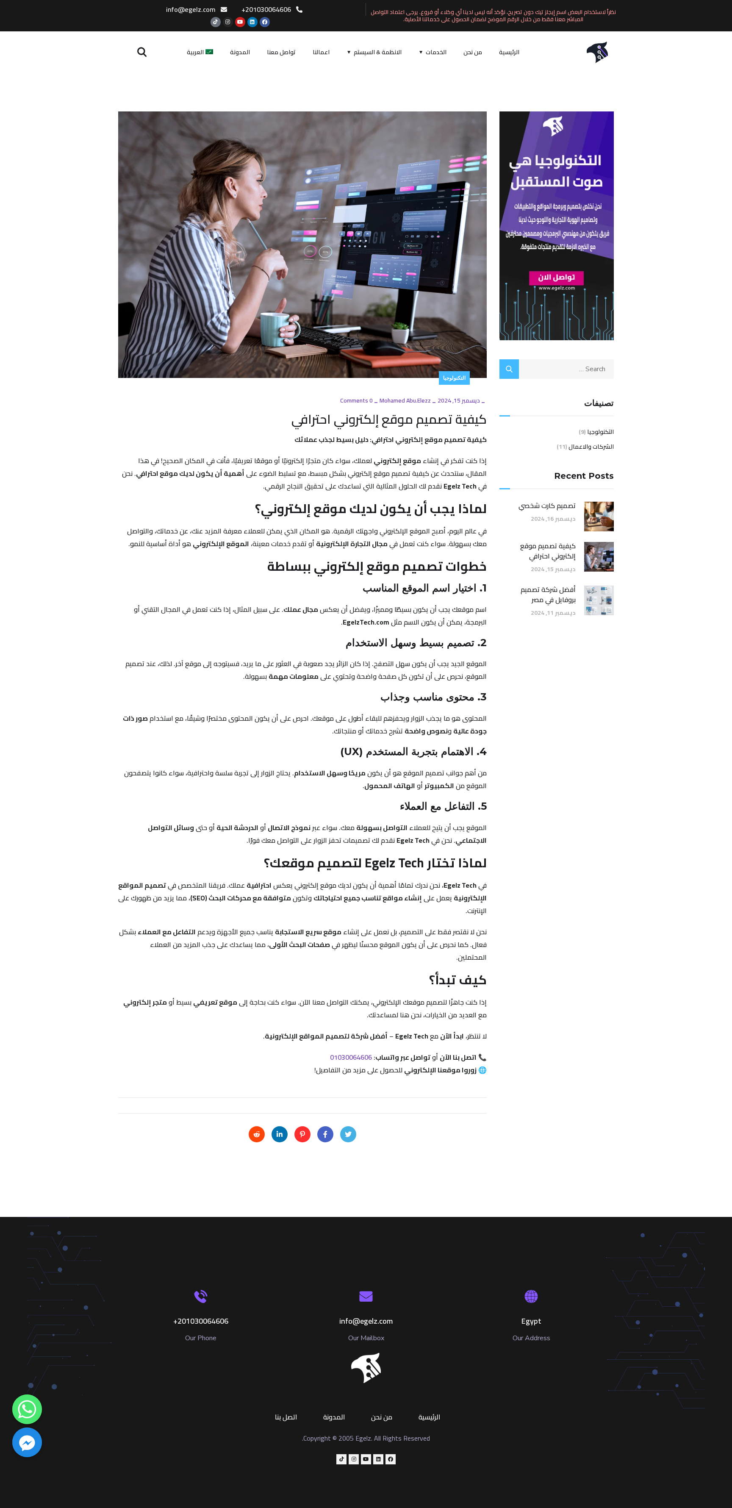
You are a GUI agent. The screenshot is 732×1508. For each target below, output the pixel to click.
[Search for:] (556, 368)
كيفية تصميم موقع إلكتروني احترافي (548, 551)
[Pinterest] (302, 1134)
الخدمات (436, 52)
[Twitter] (348, 1134)
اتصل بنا (286, 1417)
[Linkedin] (252, 22)
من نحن (472, 52)
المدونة (240, 52)
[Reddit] (257, 1134)
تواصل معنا (281, 52)
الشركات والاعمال (591, 447)
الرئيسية (509, 52)
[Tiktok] (216, 22)
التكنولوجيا (454, 378)
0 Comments (356, 400)
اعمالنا (321, 52)
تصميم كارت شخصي (547, 505)
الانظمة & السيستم (378, 52)
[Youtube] (240, 22)
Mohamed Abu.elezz (405, 400)
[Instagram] (228, 22)
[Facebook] (265, 22)
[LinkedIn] (280, 1134)
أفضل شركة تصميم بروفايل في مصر (548, 594)
